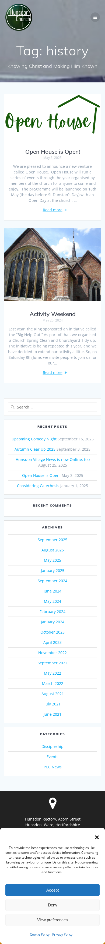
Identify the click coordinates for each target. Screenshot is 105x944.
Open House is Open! (52, 151)
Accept (52, 890)
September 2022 (52, 662)
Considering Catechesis (38, 485)
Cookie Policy (40, 934)
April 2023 (52, 642)
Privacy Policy (62, 934)
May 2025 (52, 560)
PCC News (53, 766)
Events (52, 756)
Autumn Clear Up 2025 (35, 449)
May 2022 (52, 673)
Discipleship (52, 746)
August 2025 (52, 550)
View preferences (52, 920)
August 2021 (52, 693)
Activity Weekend (53, 313)
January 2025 (52, 570)
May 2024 (52, 601)
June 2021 (52, 714)
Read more (52, 209)
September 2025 (52, 539)
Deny (52, 905)
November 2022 (52, 652)
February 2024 (52, 611)
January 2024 (52, 621)
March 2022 (52, 683)
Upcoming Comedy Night (34, 438)
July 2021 (52, 704)
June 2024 (52, 591)
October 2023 (52, 632)
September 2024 (52, 580)
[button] (97, 837)
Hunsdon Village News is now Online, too (53, 459)
